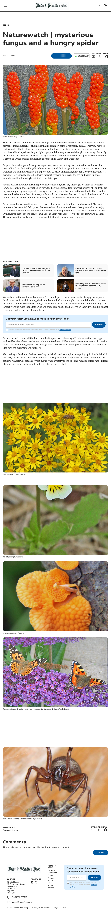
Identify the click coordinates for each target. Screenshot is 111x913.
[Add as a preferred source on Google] (81, 55)
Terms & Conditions (52, 871)
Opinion (6, 25)
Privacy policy (51, 879)
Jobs (50, 883)
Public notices (51, 886)
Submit (98, 324)
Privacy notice (65, 330)
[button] (5, 6)
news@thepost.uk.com (22, 902)
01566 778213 (21, 897)
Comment (101, 852)
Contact (51, 875)
